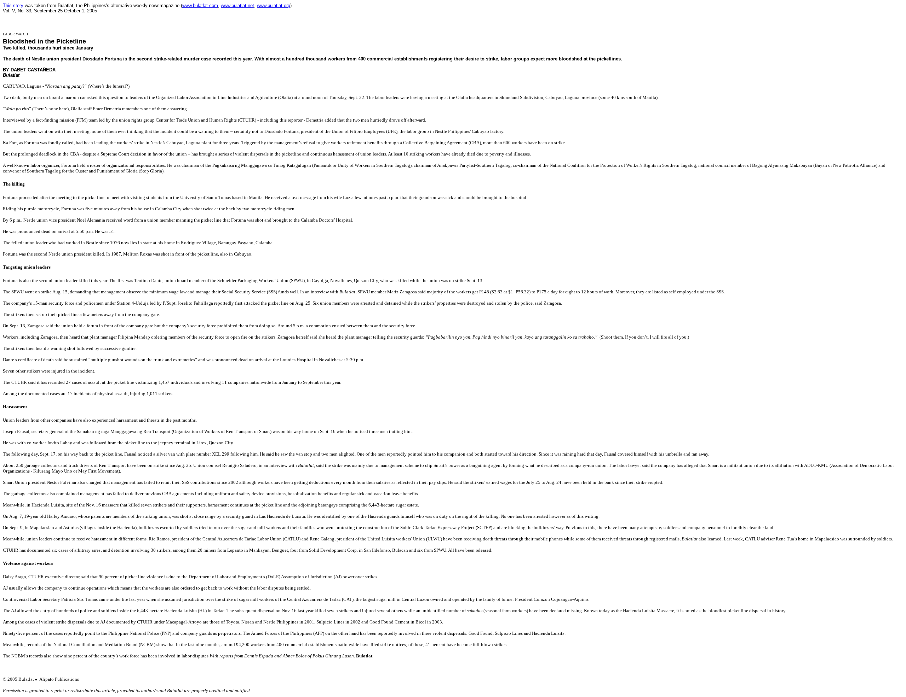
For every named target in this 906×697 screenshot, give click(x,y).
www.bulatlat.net (237, 5)
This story (13, 5)
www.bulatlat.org (273, 5)
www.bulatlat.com (200, 5)
